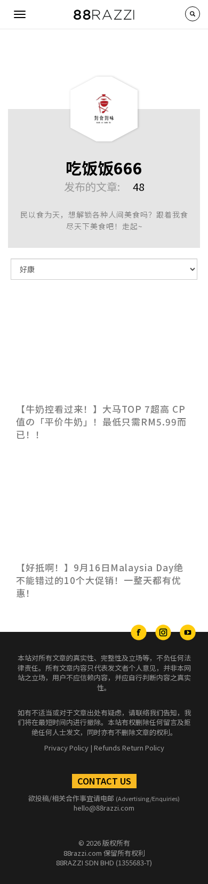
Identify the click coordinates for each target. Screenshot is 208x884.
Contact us (104, 780)
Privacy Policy (66, 748)
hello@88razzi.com (104, 808)
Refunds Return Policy (129, 748)
